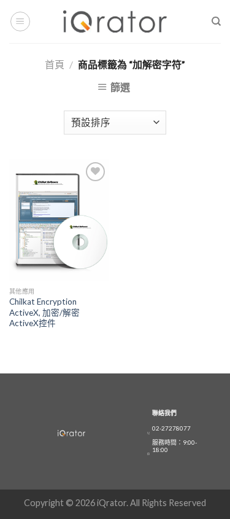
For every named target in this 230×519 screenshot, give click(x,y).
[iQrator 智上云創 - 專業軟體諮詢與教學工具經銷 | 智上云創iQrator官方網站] (115, 21)
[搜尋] (216, 21)
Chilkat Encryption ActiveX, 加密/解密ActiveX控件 (44, 312)
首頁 (54, 64)
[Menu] (20, 21)
